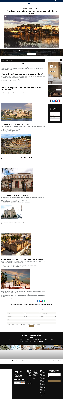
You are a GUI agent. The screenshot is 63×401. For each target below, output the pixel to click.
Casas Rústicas (29, 375)
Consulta (8, 321)
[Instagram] (50, 101)
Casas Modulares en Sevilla (43, 377)
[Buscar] (61, 60)
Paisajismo (34, 376)
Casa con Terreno (35, 373)
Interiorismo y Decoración (35, 375)
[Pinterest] (59, 101)
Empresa (34, 5)
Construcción (37, 8)
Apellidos (24, 311)
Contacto (50, 5)
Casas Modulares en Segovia (43, 393)
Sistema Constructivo (26, 5)
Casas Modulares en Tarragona (43, 387)
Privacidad (58, 399)
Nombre (8, 311)
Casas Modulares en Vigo (43, 390)
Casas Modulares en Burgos (43, 383)
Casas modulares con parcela (28, 8)
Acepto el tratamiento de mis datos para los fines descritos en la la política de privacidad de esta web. (54, 378)
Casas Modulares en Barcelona (43, 374)
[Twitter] (54, 101)
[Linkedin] (57, 101)
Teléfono (41, 311)
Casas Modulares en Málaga (43, 384)
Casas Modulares (29, 373)
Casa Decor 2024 (29, 383)
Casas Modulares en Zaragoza (43, 381)
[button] (43, 60)
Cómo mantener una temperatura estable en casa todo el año (31, 361)
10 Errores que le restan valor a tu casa (52, 360)
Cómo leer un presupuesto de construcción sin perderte (10, 361)
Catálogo (11, 5)
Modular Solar (35, 374)
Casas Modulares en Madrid (43, 372)
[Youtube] (56, 101)
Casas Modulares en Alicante (43, 380)
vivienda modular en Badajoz (17, 67)
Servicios (17, 5)
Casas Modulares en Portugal (43, 386)
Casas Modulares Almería (42, 395)
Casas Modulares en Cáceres (43, 378)
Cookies (61, 399)
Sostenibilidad (41, 5)
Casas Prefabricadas (29, 382)
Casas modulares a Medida (29, 376)
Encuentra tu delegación (41, 396)
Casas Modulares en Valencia (43, 389)
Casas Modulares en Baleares (43, 375)
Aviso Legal (53, 399)
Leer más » (10, 362)
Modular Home (29, 372)
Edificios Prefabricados (29, 381)
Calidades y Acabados (28, 379)
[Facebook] (52, 101)
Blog (46, 5)
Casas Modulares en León (43, 392)
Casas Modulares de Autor (29, 378)
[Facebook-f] (16, 379)
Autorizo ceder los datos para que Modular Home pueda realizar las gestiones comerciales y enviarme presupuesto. (24, 324)
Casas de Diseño (29, 374)
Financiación (35, 372)
